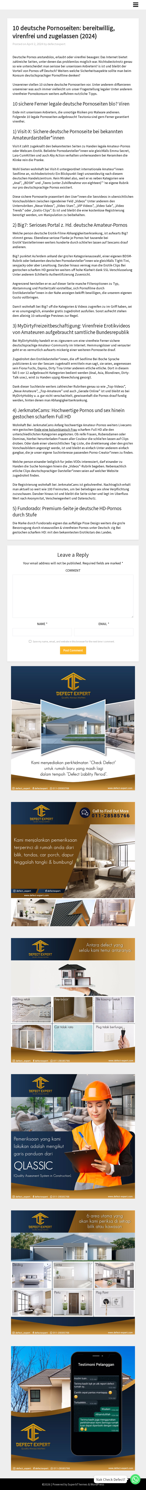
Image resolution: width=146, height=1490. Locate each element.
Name (42, 623)
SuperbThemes (77, 1484)
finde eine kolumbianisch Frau (55, 429)
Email (103, 623)
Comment (73, 570)
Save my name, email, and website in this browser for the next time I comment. (74, 641)
